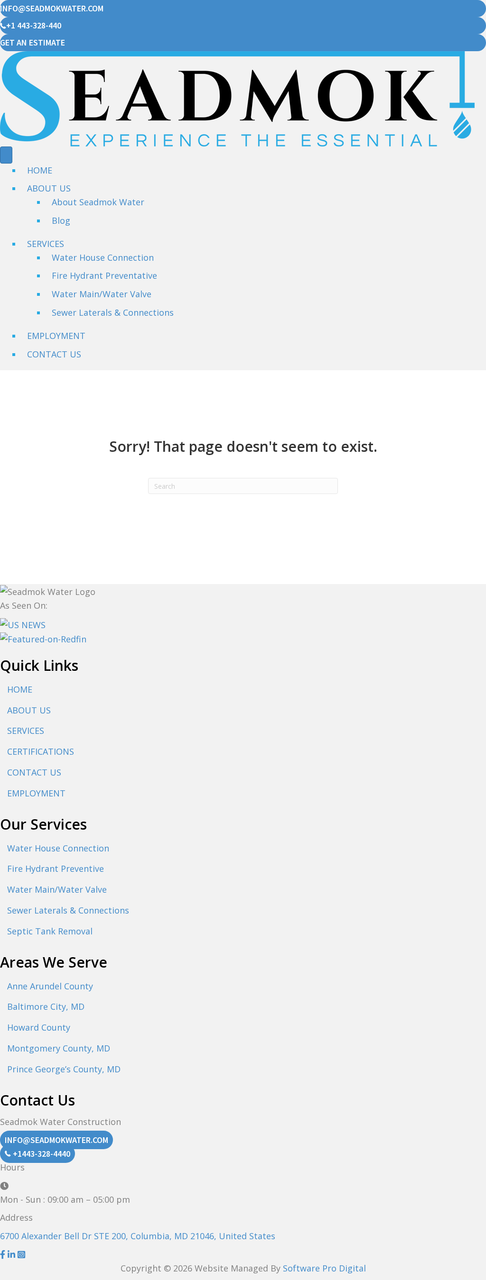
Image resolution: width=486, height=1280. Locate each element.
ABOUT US (29, 710)
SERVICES (45, 243)
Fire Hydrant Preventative (104, 275)
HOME (39, 170)
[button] (4, 1254)
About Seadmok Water (98, 202)
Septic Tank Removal (50, 931)
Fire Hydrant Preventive (55, 868)
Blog (61, 220)
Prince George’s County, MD (64, 1069)
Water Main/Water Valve (101, 294)
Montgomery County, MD (58, 1048)
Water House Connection (103, 257)
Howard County (38, 1027)
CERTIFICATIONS (40, 751)
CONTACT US (54, 354)
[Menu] (6, 155)
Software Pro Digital (324, 1268)
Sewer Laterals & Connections (113, 312)
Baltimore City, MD (45, 1006)
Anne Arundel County (50, 986)
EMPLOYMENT (56, 335)
